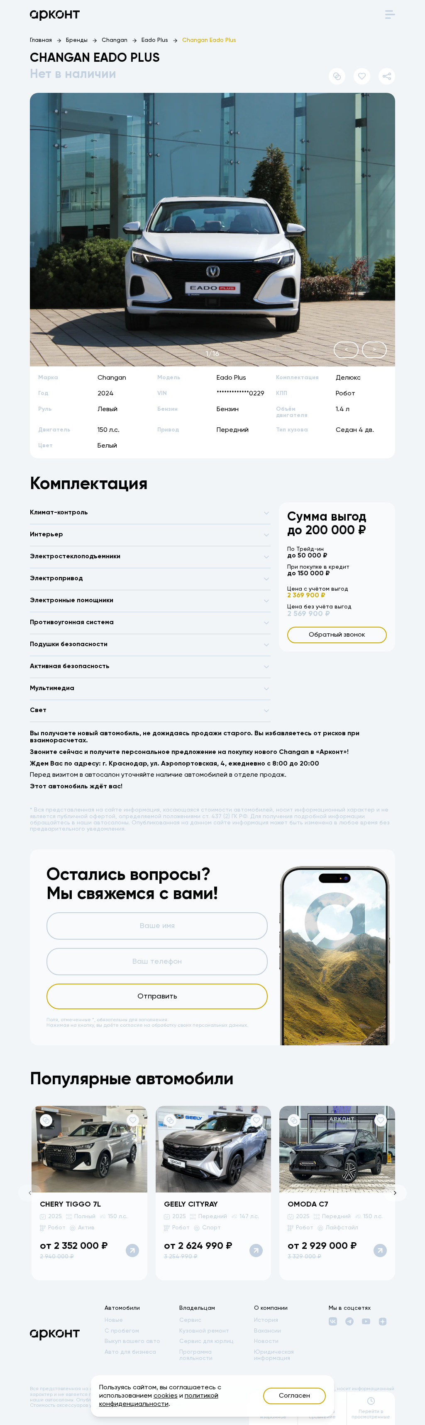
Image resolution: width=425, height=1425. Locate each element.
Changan (114, 40)
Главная (41, 40)
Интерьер (46, 534)
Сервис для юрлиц (206, 1341)
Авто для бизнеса (130, 1352)
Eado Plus (155, 40)
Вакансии (267, 1331)
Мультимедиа (52, 688)
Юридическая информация (274, 1355)
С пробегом (122, 1331)
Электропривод (56, 578)
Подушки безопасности (68, 644)
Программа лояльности (195, 1355)
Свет (38, 710)
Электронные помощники (71, 600)
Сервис (190, 1320)
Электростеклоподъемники (75, 556)
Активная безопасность (70, 666)
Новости (266, 1341)
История (266, 1320)
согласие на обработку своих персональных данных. (184, 1025)
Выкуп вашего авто (132, 1341)
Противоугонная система (72, 622)
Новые (114, 1320)
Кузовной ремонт (204, 1331)
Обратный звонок (337, 635)
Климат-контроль (59, 512)
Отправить (157, 996)
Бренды (77, 40)
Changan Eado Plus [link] (209, 40)
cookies (166, 1396)
